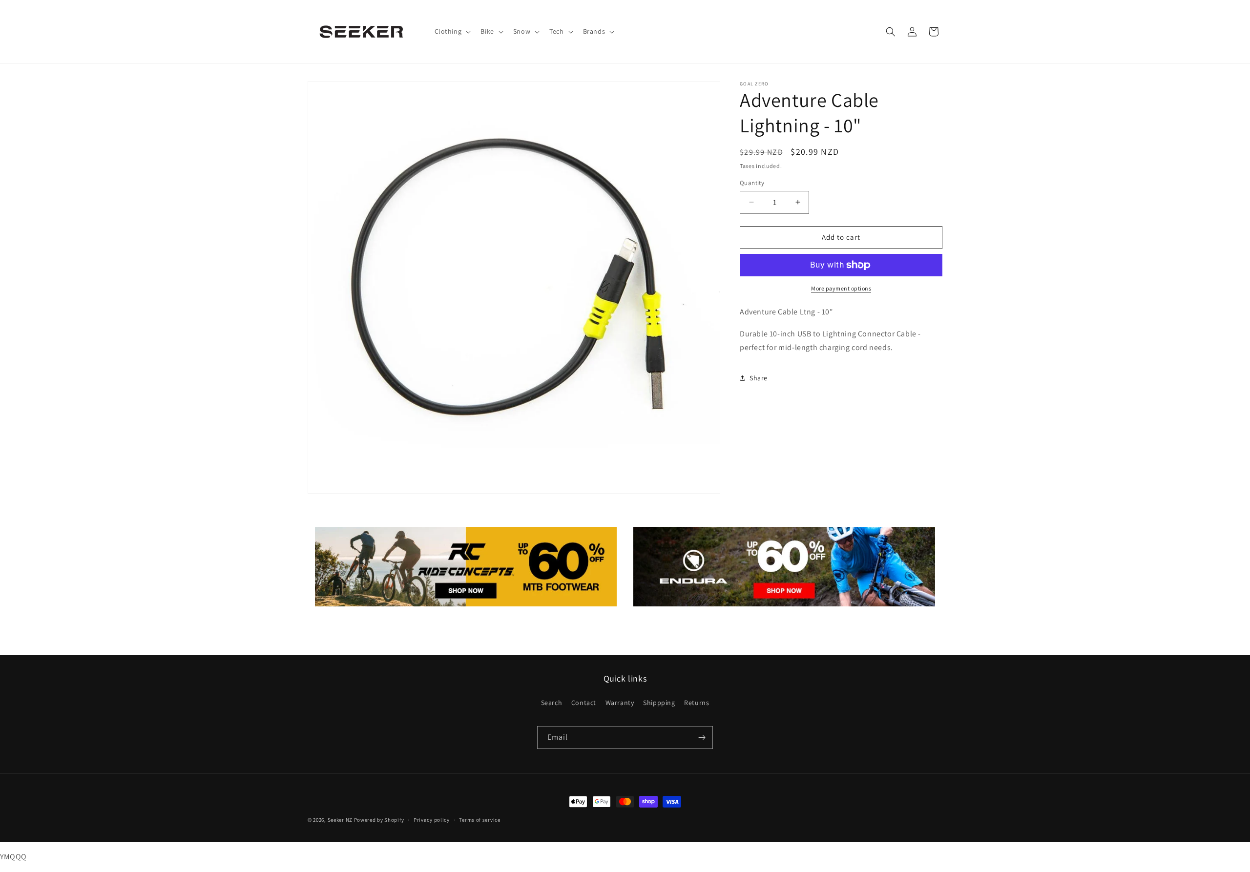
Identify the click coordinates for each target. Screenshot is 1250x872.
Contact (583, 702)
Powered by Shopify (379, 819)
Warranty (619, 702)
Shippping (659, 702)
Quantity (752, 183)
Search (551, 702)
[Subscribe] (701, 737)
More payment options (841, 288)
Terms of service (479, 819)
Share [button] (759, 378)
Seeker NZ (340, 819)
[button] (452, 31)
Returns (696, 702)
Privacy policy (432, 819)
